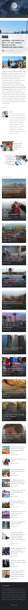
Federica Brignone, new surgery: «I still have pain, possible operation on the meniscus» (13, 370)
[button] (26, 16)
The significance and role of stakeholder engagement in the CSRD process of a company (13, 258)
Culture (5, 36)
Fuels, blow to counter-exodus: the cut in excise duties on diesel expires (18, 562)
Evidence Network (20, 588)
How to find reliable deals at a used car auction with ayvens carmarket (13, 236)
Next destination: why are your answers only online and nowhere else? (13, 325)
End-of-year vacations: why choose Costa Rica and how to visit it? (13, 303)
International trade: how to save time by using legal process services (13, 281)
